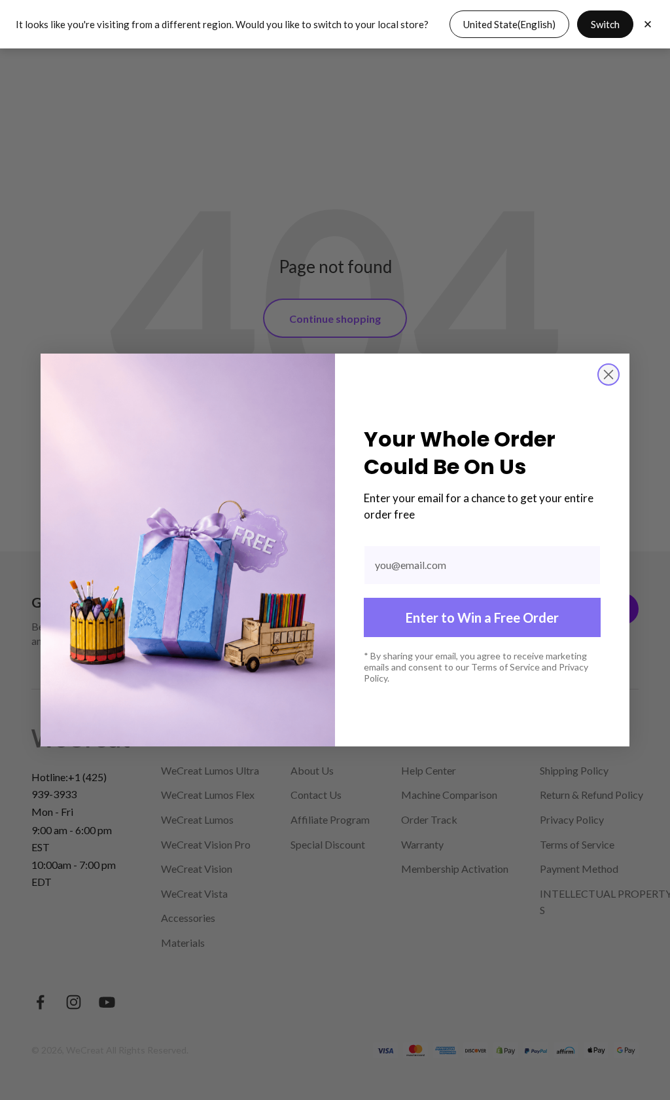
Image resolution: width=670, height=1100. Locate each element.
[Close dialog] (608, 374)
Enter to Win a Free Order (482, 617)
